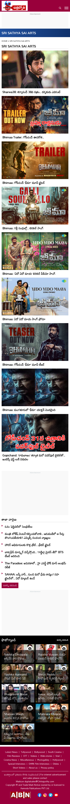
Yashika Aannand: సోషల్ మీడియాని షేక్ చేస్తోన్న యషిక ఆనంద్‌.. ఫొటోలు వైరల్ (16, 680)
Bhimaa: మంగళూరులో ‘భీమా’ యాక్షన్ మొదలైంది (29, 410)
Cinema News (10, 760)
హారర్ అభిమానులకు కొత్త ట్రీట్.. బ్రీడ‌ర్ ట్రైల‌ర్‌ (28, 545)
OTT (25, 756)
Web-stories (46, 756)
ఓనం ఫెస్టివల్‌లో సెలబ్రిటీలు (19, 526)
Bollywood (39, 752)
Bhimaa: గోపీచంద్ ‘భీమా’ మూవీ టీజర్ (23, 364)
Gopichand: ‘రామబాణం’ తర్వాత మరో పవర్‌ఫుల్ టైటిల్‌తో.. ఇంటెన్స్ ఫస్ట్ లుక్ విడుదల (33, 457)
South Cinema (55, 752)
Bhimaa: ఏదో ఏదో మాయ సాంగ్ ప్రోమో (23, 319)
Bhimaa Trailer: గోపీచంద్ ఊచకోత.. (23, 137)
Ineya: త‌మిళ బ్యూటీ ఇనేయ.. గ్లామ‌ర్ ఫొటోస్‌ (50, 696)
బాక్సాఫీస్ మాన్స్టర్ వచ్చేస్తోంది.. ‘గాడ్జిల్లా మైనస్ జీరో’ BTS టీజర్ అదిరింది (34, 554)
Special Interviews (16, 764)
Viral (58, 756)
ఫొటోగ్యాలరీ (9, 639)
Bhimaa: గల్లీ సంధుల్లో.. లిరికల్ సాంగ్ (22, 228)
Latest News (11, 752)
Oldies (56, 764)
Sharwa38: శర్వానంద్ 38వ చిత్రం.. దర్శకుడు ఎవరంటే (31, 92)
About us (33, 768)
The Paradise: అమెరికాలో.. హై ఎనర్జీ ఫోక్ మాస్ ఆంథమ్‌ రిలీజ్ (35, 565)
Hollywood (58, 760)
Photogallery (43, 760)
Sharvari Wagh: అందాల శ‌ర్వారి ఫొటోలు (16, 716)
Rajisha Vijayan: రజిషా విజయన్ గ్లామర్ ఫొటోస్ (52, 656)
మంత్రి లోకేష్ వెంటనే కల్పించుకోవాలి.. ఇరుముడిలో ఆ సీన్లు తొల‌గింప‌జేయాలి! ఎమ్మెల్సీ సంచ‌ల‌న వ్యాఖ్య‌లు (34, 536)
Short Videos (19, 768)
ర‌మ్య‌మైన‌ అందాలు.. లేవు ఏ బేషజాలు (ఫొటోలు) (16, 736)
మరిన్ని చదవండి (10, 585)
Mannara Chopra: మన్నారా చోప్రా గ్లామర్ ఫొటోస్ (49, 718)
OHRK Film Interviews (39, 764)
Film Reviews (13, 756)
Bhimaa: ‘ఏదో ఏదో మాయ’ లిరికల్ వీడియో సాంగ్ (28, 274)
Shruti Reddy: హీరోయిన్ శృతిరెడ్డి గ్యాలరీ (51, 676)
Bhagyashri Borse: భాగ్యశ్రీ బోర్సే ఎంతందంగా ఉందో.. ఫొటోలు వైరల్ (17, 698)
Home (4, 41)
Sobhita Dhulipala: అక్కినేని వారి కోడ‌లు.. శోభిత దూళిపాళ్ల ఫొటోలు (17, 658)
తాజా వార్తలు (9, 519)
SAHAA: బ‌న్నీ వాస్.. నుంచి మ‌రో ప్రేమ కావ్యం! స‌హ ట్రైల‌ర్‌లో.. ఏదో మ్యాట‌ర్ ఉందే (32, 576)
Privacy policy (47, 768)
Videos (33, 756)
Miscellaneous (27, 760)
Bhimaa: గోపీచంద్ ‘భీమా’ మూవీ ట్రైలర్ (23, 183)
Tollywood (26, 752)
